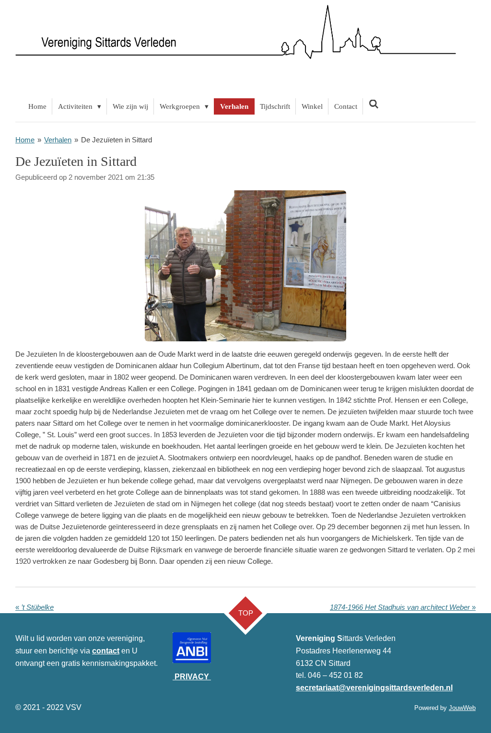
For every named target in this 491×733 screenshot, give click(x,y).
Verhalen (57, 140)
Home (25, 140)
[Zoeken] (374, 104)
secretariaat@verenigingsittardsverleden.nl (374, 688)
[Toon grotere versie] (245, 265)
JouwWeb (462, 707)
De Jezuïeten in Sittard (116, 140)
